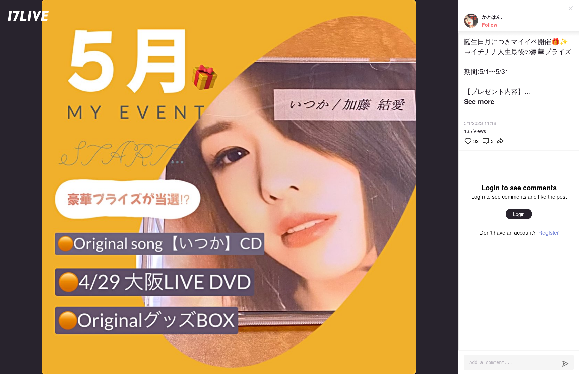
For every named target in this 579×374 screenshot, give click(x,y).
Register (548, 232)
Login (519, 214)
